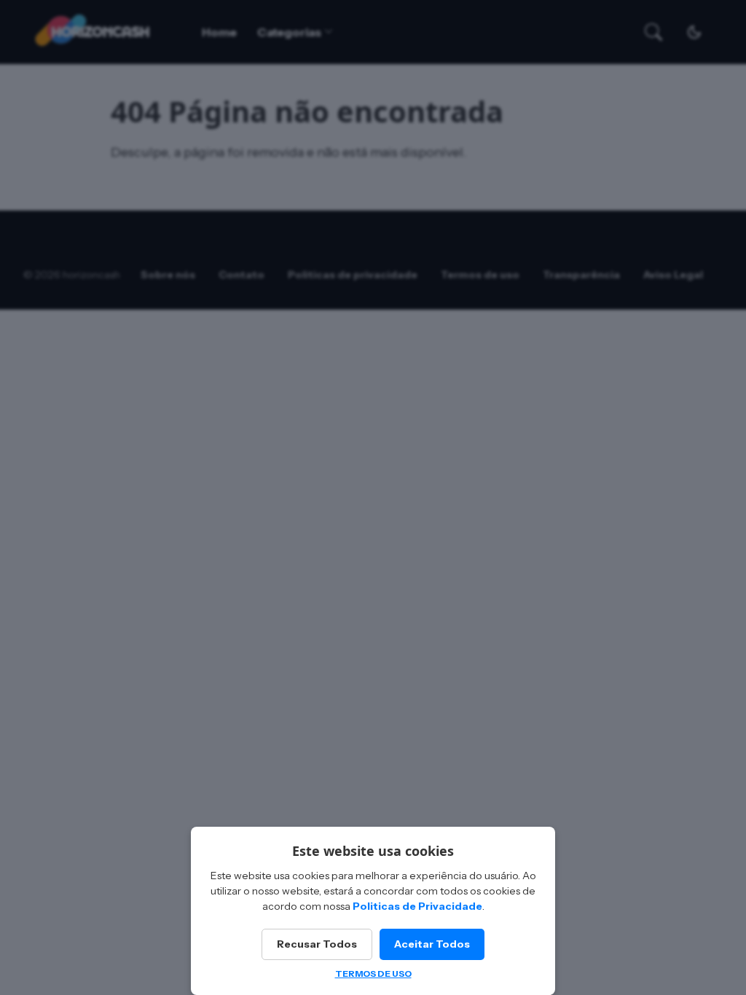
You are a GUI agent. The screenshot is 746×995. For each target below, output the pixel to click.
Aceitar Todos (432, 944)
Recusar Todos (317, 944)
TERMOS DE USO (373, 973)
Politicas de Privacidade (417, 906)
